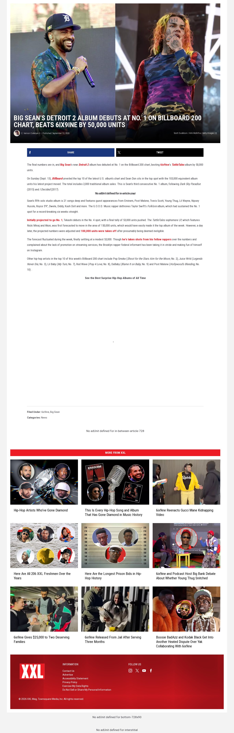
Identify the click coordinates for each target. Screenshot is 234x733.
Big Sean (65, 164)
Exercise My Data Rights (75, 686)
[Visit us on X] (138, 671)
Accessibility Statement (75, 678)
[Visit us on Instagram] (131, 671)
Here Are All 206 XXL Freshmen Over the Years (42, 576)
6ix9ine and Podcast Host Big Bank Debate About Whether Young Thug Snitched (185, 576)
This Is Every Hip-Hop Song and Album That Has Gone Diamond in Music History (113, 512)
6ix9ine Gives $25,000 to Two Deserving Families (41, 639)
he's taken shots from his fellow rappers (146, 239)
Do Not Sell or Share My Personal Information (87, 689)
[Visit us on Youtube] (145, 671)
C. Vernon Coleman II (30, 133)
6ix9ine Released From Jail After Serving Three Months (113, 639)
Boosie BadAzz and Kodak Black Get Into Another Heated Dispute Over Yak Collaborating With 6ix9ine (184, 641)
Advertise (68, 674)
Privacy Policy (70, 682)
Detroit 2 (84, 164)
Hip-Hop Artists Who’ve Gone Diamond (41, 510)
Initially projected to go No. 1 (45, 220)
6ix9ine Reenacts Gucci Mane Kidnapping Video (184, 512)
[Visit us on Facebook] (152, 671)
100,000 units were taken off (98, 231)
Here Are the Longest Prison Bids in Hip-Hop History (113, 576)
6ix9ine (164, 164)
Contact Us (68, 671)
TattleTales (178, 164)
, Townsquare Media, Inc (50, 699)
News (44, 417)
